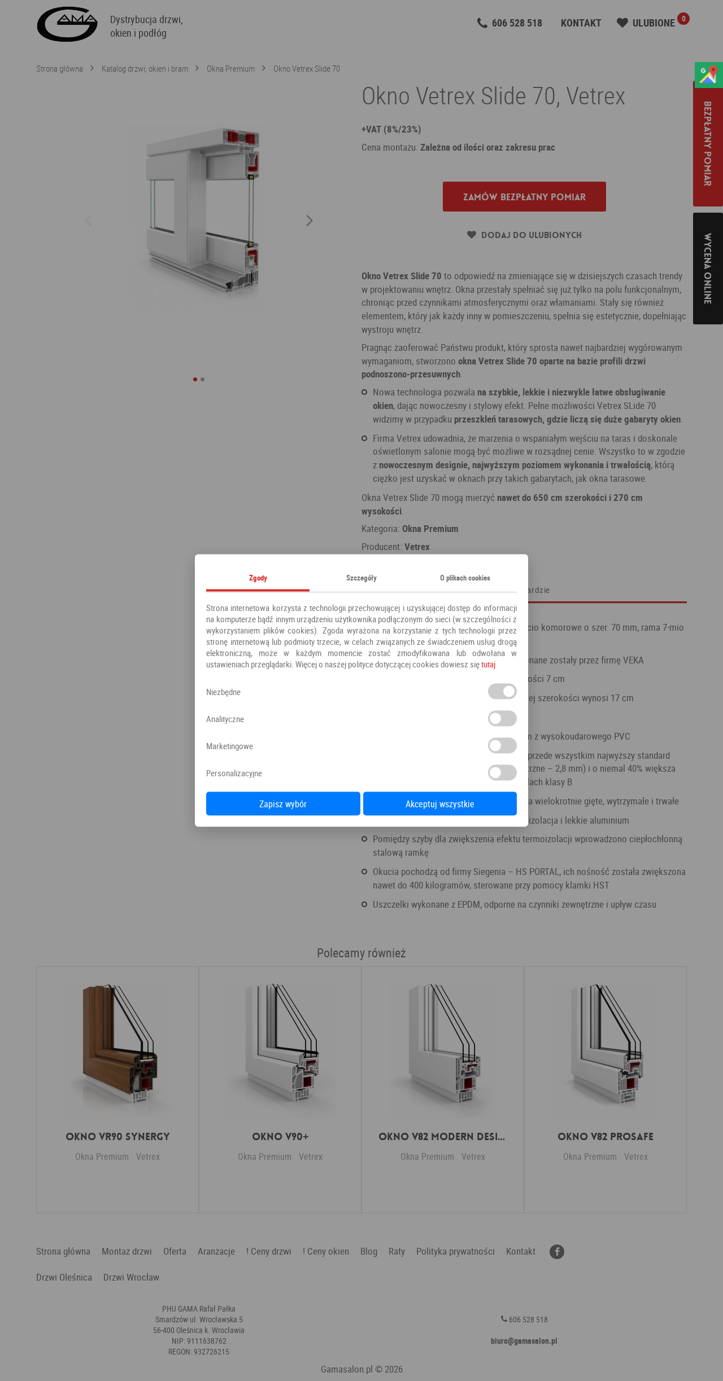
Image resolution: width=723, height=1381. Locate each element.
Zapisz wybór (283, 804)
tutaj (488, 664)
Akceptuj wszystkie (440, 804)
